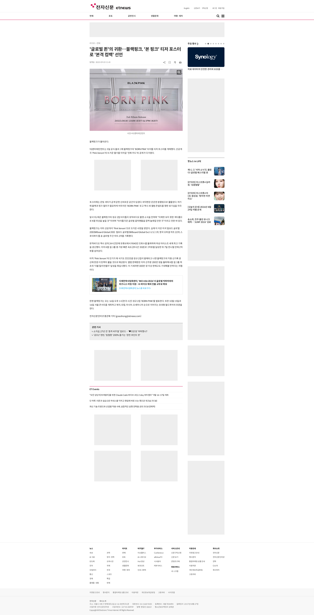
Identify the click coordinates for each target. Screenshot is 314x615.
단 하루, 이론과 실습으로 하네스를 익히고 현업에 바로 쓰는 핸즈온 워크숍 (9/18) (123, 400)
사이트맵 (171, 592)
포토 (110, 16)
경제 (91, 578)
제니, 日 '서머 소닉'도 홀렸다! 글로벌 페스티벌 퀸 (200, 171)
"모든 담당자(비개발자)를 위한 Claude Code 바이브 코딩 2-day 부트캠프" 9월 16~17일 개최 (129, 395)
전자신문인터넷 (218, 557)
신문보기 (197, 8)
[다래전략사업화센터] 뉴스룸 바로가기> (135, 288)
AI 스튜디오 (142, 557)
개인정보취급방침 (196, 570)
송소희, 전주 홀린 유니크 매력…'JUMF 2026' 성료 (199, 221)
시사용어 (157, 561)
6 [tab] (218, 43)
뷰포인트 (141, 566)
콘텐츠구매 (175, 561)
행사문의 (192, 557)
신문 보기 (174, 557)
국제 (108, 566)
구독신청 (205, 8)
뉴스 (91, 548)
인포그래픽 (142, 570)
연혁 (214, 561)
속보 (91, 553)
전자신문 (216, 553)
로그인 (214, 8)
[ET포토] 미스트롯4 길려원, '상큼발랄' (199, 183)
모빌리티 (93, 570)
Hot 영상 (141, 561)
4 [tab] (213, 43)
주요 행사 (193, 43)
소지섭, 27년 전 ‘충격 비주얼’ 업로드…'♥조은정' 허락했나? (120, 331)
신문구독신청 (176, 553)
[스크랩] (169, 62)
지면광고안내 (194, 553)
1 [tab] (205, 43)
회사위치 (216, 570)
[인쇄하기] (180, 62)
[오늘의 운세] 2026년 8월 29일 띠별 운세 (199, 208)
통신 (91, 574)
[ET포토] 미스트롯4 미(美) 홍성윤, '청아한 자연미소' (199, 196)
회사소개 (102, 601)
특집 (108, 578)
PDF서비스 (158, 566)
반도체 (92, 561)
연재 (108, 583)
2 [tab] (208, 43)
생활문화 (155, 16)
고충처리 (192, 574)
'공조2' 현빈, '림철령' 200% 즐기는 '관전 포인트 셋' (116, 335)
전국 (108, 570)
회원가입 (221, 8)
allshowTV (158, 557)
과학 (108, 553)
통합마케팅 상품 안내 (197, 561)
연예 (91, 16)
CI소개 (215, 566)
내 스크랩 (174, 571)
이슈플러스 (142, 553)
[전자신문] (111, 6)
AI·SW (92, 557)
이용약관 (192, 566)
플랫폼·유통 (94, 583)
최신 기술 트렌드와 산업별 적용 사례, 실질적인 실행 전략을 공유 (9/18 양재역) (122, 406)
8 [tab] (223, 43)
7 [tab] (221, 43)
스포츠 (109, 574)
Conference (158, 553)
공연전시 (132, 16)
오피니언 (110, 561)
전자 (91, 566)
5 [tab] (216, 43)
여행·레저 (178, 16)
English (186, 8)
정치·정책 (110, 557)
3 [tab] (210, 43)
